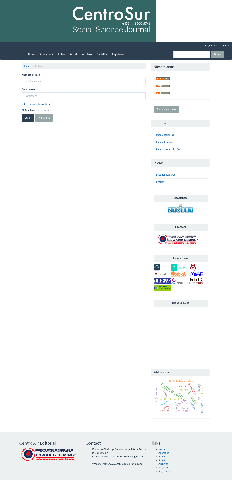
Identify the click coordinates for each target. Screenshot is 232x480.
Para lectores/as (165, 135)
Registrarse (211, 45)
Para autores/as (164, 142)
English (160, 182)
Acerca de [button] (45, 54)
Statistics (102, 54)
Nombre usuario (31, 74)
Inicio (27, 66)
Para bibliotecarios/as (168, 149)
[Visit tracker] (180, 205)
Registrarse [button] (44, 118)
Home (31, 54)
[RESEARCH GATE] (179, 267)
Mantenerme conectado (38, 110)
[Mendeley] (193, 267)
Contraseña (28, 89)
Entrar (226, 45)
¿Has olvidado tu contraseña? (38, 104)
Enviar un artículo (166, 109)
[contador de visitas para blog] (180, 210)
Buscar (217, 54)
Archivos (87, 54)
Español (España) (165, 174)
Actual (73, 54)
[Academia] (157, 267)
